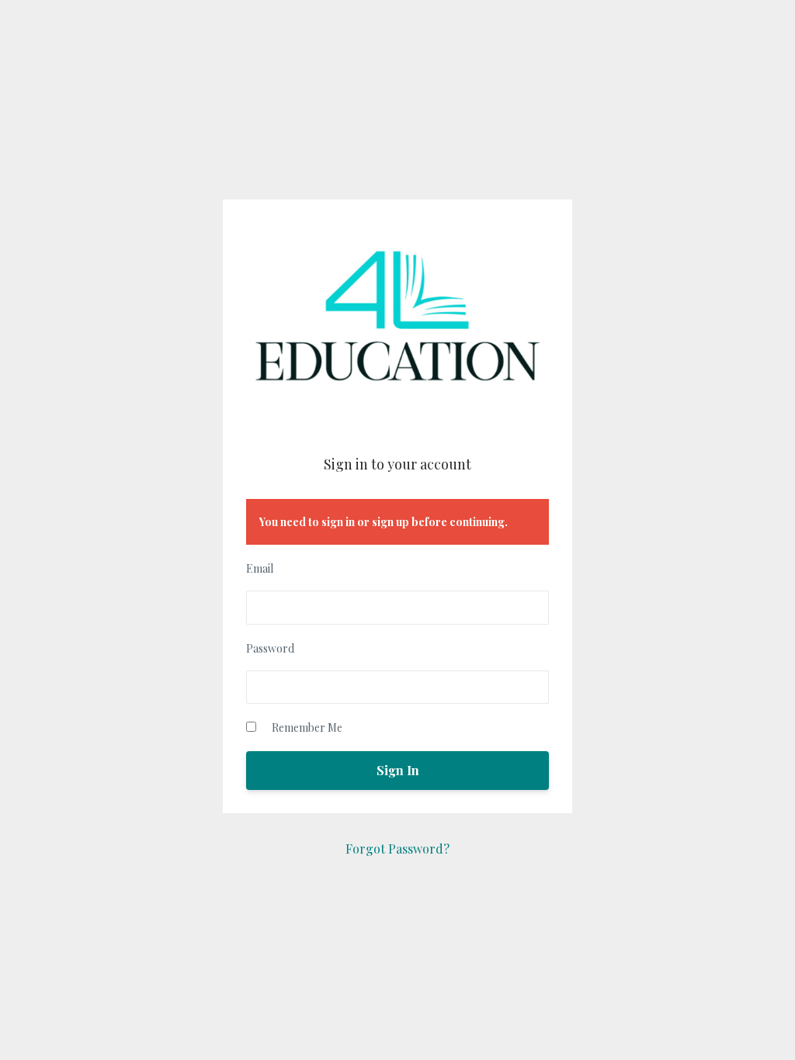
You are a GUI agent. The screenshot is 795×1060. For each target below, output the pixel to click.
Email (259, 568)
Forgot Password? (397, 848)
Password (270, 648)
